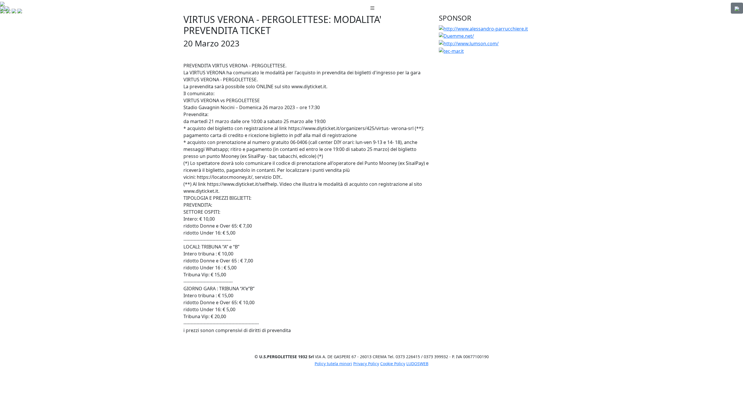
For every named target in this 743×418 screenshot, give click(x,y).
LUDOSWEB (417, 363)
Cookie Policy (392, 363)
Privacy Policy (366, 363)
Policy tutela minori (333, 363)
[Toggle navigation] (372, 8)
